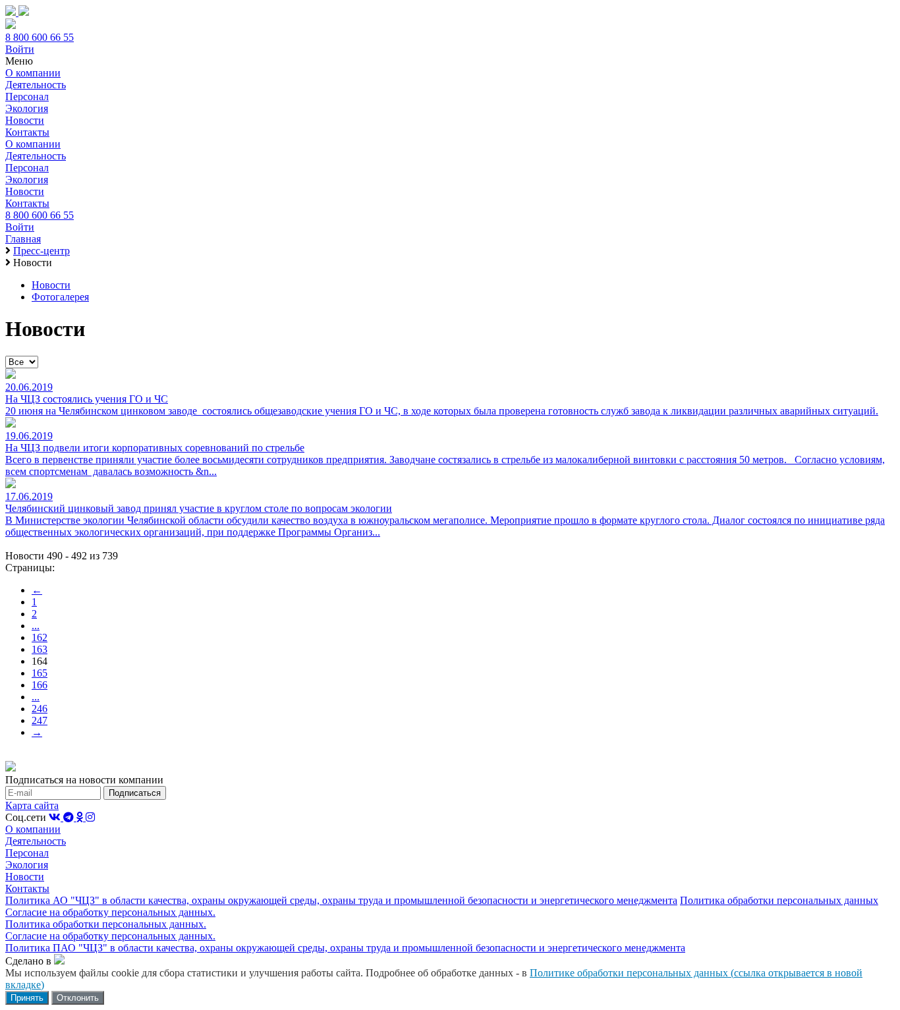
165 (39, 673)
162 (39, 637)
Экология (26, 108)
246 (39, 708)
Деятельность (35, 84)
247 (39, 720)
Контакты (27, 132)
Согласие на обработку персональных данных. (110, 912)
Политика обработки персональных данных (779, 900)
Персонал (27, 96)
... (36, 625)
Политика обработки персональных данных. (105, 924)
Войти (19, 49)
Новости (24, 120)
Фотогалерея (60, 296)
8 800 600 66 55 (39, 37)
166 (39, 684)
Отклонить (78, 998)
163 (39, 649)
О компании (33, 72)
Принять (27, 998)
